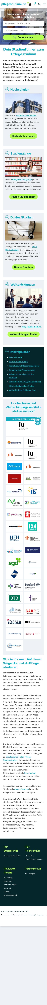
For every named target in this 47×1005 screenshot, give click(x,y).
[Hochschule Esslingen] (14, 621)
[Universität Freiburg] (14, 633)
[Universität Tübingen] (32, 633)
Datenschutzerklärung (19, 915)
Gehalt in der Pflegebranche (22, 370)
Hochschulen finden (23, 136)
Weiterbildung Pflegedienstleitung (25, 381)
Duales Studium (21, 217)
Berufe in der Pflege (18, 361)
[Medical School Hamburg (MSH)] (14, 550)
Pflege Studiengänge (23, 196)
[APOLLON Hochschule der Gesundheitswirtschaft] (14, 514)
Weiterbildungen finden (23, 334)
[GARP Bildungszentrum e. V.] (32, 609)
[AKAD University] (14, 502)
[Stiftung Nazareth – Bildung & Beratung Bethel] (32, 585)
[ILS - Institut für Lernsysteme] (32, 490)
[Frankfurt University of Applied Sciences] (14, 609)
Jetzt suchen (25, 37)
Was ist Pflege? (16, 357)
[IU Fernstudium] (32, 442)
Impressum (5, 915)
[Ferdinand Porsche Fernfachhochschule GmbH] (14, 526)
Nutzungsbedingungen (36, 915)
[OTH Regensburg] (32, 621)
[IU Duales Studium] (32, 454)
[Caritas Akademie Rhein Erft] (32, 514)
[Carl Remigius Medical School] (14, 478)
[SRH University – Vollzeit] (32, 466)
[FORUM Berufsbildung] (32, 574)
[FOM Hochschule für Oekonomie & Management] (32, 526)
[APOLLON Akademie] (32, 502)
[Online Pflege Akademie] (14, 585)
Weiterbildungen (22, 285)
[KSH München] (32, 538)
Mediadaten (29, 856)
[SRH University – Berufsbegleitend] (14, 454)
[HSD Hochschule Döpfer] (14, 490)
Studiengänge (20, 153)
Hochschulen (19, 89)
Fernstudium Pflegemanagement (24, 366)
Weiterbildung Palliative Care (22, 390)
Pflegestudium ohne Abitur (21, 386)
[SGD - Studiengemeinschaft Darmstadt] (14, 562)
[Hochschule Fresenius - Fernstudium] (14, 466)
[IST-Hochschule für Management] (32, 478)
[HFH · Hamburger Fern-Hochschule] (14, 538)
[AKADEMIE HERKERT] (14, 574)
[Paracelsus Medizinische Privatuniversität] (32, 550)
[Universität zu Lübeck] (32, 562)
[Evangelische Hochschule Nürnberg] (32, 597)
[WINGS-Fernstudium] (14, 442)
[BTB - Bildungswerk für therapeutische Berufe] (14, 597)
